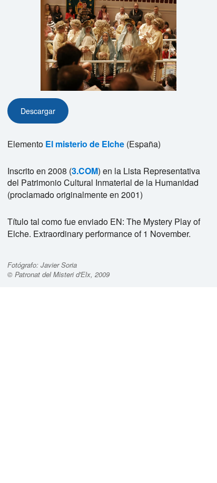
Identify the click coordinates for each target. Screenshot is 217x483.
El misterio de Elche (84, 144)
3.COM (85, 171)
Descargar (38, 111)
